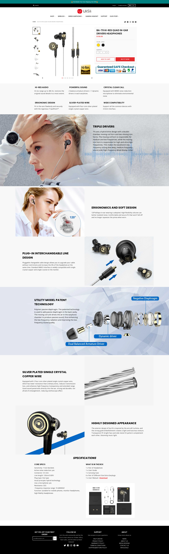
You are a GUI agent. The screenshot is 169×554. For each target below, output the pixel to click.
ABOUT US (124, 541)
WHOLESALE (124, 548)
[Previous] (43, 78)
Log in (114, 5)
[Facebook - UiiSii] (128, 21)
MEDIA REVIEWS (124, 543)
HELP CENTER (97, 539)
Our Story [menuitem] (114, 16)
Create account (122, 5)
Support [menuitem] (104, 16)
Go (55, 538)
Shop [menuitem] (52, 16)
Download (103, 478)
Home (34, 21)
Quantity (99, 50)
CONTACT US (124, 545)
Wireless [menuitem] (61, 16)
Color (100, 42)
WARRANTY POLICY (97, 543)
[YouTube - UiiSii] (135, 21)
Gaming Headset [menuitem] (92, 16)
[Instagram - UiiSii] (130, 21)
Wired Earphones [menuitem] (75, 16)
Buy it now (125, 59)
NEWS (124, 539)
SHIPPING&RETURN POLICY (98, 548)
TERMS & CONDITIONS (97, 545)
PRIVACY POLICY (98, 541)
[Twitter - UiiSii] (125, 21)
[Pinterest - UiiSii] (133, 21)
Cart (132, 5)
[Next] (92, 78)
